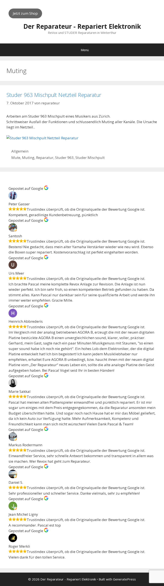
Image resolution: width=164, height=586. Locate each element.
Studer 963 (64, 157)
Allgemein (19, 151)
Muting (28, 157)
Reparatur (44, 157)
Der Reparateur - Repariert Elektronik (82, 26)
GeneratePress (124, 579)
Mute (15, 157)
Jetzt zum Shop (25, 13)
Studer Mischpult (90, 157)
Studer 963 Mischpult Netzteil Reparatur (53, 94)
